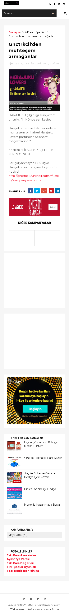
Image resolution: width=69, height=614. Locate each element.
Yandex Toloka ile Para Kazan (43, 458)
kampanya (40, 609)
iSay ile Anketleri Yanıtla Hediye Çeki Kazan (39, 475)
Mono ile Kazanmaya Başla (42, 504)
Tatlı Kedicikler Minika (23, 571)
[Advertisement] (31, 280)
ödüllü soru (28, 32)
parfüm (41, 32)
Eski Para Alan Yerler (21, 555)
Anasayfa (14, 32)
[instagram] (64, 4)
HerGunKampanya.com (47, 604)
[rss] (50, 4)
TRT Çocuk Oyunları (21, 567)
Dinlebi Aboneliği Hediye (40, 489)
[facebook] (54, 4)
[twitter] (59, 4)
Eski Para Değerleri (20, 563)
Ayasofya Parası (18, 559)
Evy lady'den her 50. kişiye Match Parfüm (41, 444)
